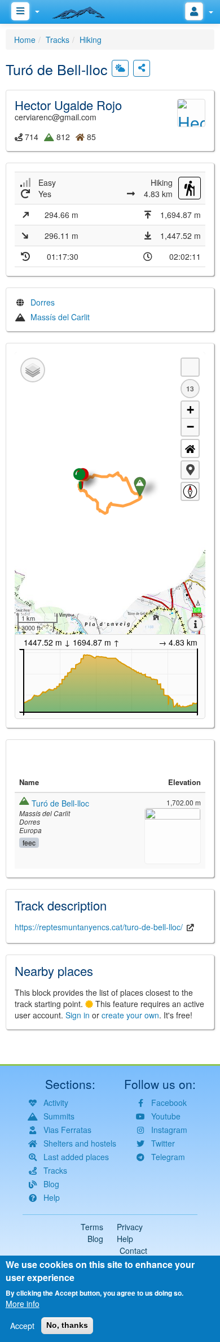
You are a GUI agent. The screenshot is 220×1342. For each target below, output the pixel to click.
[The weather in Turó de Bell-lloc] (120, 68)
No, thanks (67, 1325)
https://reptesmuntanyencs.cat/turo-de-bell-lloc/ (99, 927)
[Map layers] (32, 370)
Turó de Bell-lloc (60, 803)
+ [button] (190, 410)
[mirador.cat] (84, 10)
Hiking (91, 39)
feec (29, 842)
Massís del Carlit (60, 317)
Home (25, 39)
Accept (22, 1325)
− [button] (190, 427)
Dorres (42, 302)
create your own (130, 1015)
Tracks (57, 39)
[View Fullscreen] (190, 367)
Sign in (77, 1015)
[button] (190, 469)
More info (22, 1303)
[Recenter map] (190, 448)
